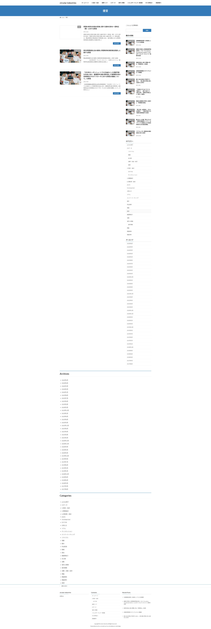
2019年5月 (130, 340)
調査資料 (129, 234)
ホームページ (95, 595)
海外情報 (130, 224)
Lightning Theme (105, 626)
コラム (128, 194)
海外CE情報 (130, 221)
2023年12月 (130, 277)
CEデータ (129, 148)
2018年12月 (130, 347)
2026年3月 (130, 250)
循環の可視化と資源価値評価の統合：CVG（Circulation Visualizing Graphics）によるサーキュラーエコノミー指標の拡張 (143, 52)
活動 (128, 218)
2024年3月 (130, 273)
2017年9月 (130, 360)
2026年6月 (130, 243)
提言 (128, 211)
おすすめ (130, 171)
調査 (128, 228)
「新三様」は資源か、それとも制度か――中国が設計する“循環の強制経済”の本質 (143, 111)
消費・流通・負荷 (132, 161)
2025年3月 (130, 270)
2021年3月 (130, 303)
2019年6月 (130, 337)
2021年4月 (130, 300)
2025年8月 (130, 260)
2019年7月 (130, 334)
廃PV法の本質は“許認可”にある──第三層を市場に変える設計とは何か (143, 81)
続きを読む (116, 43)
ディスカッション (132, 175)
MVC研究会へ (95, 615)
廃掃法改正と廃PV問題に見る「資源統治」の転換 (135, 608)
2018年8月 (130, 350)
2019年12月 (130, 327)
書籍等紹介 (130, 214)
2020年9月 (130, 317)
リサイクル (131, 151)
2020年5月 (130, 320)
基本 (128, 201)
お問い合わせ (64, 586)
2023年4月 (130, 283)
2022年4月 (130, 287)
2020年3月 (130, 323)
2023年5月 (130, 280)
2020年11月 (130, 313)
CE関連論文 (130, 178)
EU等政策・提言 (131, 181)
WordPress (98, 626)
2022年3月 (130, 290)
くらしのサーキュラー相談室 (98, 612)
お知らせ (129, 191)
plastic (128, 184)
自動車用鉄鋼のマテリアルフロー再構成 (133, 612)
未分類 (130, 158)
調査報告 (129, 231)
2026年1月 (130, 257)
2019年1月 (130, 344)
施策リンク (94, 604)
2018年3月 (130, 357)
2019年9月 (130, 330)
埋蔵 (129, 155)
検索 (147, 30)
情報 (128, 208)
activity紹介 (130, 145)
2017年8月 (130, 364)
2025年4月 (130, 267)
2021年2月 (130, 307)
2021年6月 (130, 297)
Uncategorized (131, 188)
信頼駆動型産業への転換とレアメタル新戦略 (134, 597)
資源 (129, 165)
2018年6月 (130, 354)
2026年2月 (130, 253)
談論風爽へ (94, 618)
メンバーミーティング (132, 198)
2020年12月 (130, 310)
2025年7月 (130, 263)
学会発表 (129, 204)
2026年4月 (130, 247)
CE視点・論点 (130, 168)
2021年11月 (130, 293)
